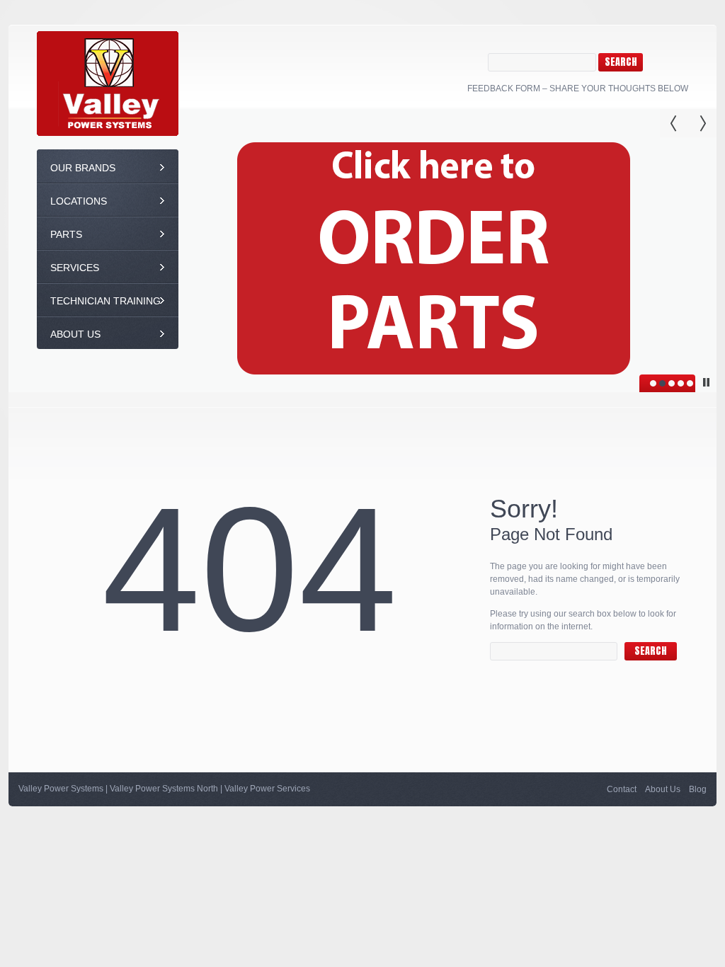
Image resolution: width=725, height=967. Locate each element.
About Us (75, 334)
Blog (698, 789)
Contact (621, 789)
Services (74, 267)
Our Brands (82, 167)
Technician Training (105, 301)
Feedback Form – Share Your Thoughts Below (577, 88)
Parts (66, 234)
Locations (78, 201)
